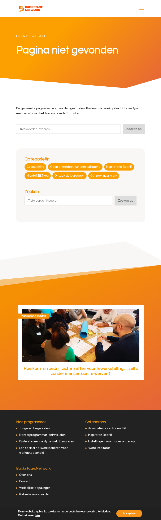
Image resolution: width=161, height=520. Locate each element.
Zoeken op (134, 129)
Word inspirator (99, 448)
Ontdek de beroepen (69, 175)
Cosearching (35, 166)
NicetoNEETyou (38, 175)
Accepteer (129, 513)
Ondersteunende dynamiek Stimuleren (46, 441)
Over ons (25, 474)
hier (37, 515)
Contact (25, 481)
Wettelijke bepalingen (35, 488)
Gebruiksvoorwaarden (34, 494)
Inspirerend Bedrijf (119, 166)
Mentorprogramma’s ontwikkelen (42, 435)
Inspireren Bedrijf (100, 435)
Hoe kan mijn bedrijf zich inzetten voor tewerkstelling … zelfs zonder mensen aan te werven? (81, 371)
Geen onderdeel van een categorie (75, 166)
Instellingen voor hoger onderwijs (112, 441)
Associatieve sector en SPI (107, 428)
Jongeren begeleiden (34, 428)
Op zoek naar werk (103, 175)
